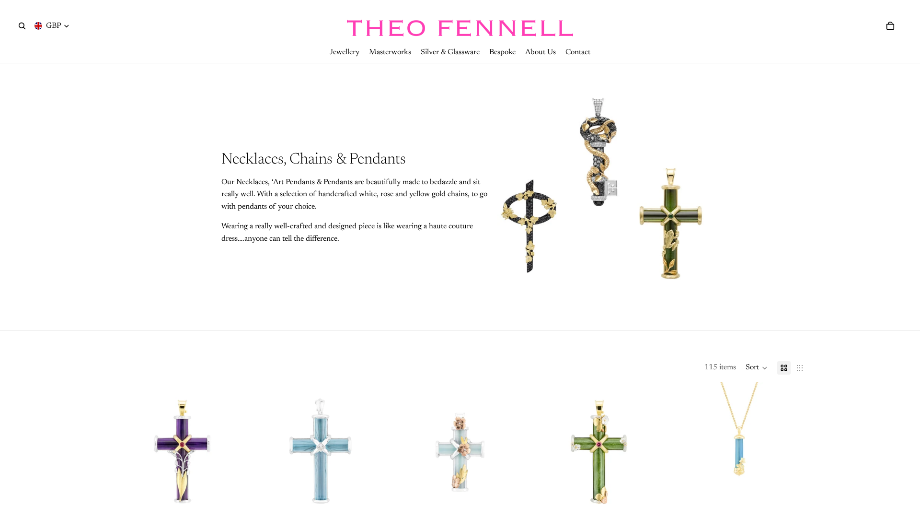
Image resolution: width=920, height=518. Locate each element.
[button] (757, 367)
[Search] (22, 25)
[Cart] (890, 25)
